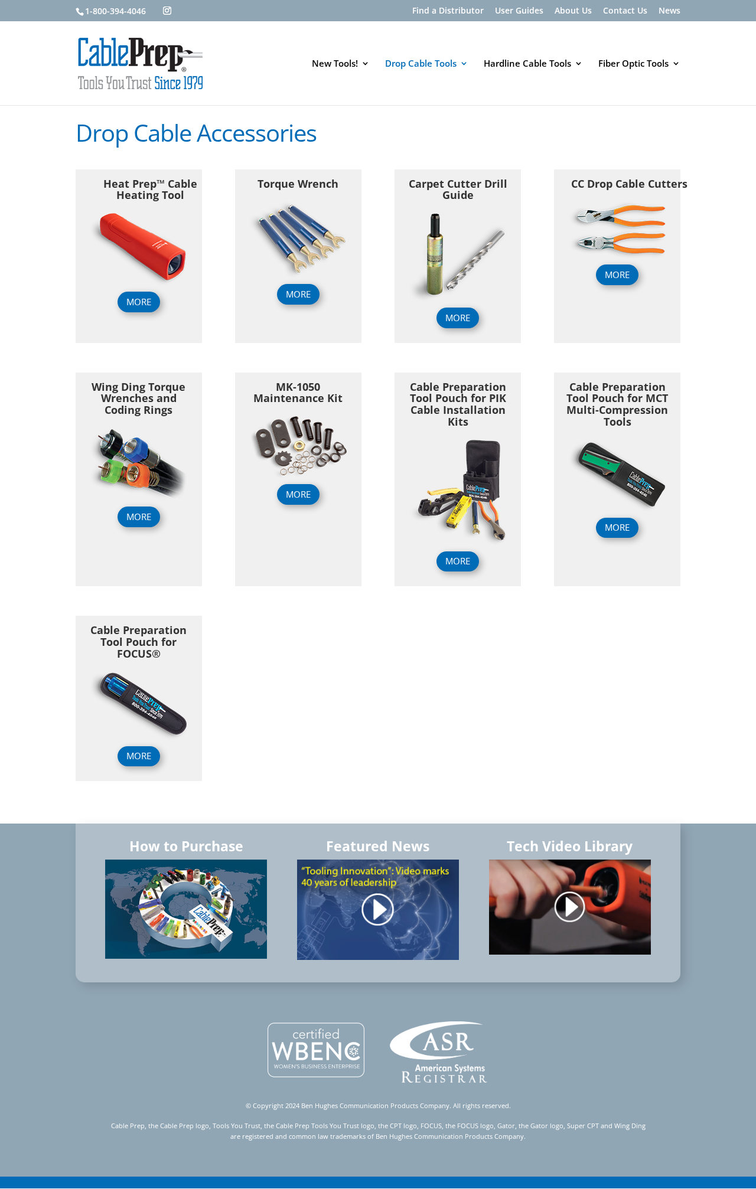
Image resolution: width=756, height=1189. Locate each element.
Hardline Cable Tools (527, 64)
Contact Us (625, 11)
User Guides (519, 11)
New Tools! (335, 64)
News (669, 11)
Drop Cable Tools (421, 64)
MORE (138, 302)
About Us (573, 11)
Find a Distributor (448, 11)
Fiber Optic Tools (633, 64)
